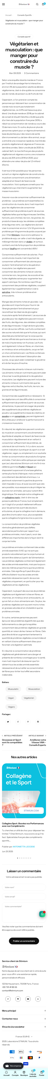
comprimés (20, 416)
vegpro (11, 707)
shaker (29, 241)
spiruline (6, 292)
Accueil (8, 15)
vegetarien (29, 698)
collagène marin (12, 497)
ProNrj (22, 467)
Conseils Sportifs (24, 15)
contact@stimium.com (12, 990)
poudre (5, 416)
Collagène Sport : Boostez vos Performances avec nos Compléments (23, 824)
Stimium (15, 235)
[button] (30, 858)
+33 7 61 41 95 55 (9, 987)
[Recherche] (37, 4)
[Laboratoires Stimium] (24, 4)
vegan (11, 698)
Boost (30, 467)
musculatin (13, 689)
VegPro (13, 248)
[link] (8, 721)
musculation (34, 689)
